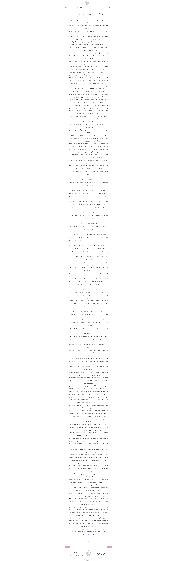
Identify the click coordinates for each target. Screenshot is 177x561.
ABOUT (71, 7)
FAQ (105, 7)
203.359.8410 (80, 553)
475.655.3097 (80, 554)
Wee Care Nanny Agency (91, 534)
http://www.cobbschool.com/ (88, 56)
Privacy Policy (85, 559)
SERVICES (76, 7)
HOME (66, 7)
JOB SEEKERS (100, 7)
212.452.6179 (80, 555)
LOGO (87, 5)
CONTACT (110, 7)
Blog (92, 559)
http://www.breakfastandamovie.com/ (99, 413)
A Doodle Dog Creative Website (88, 560)
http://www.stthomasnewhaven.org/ (93, 455)
